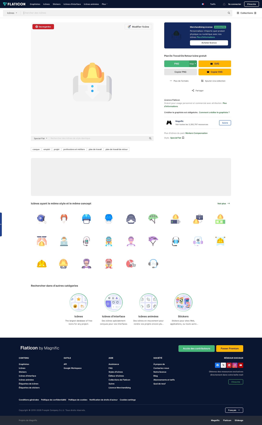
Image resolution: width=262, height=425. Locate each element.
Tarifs (212, 4)
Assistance (114, 364)
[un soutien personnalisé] (64, 241)
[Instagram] (234, 365)
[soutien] (153, 263)
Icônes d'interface (72, 4)
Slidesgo (239, 420)
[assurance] (41, 241)
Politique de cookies (77, 400)
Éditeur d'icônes (116, 376)
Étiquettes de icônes (28, 383)
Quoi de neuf (159, 383)
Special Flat (175, 138)
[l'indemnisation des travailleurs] (220, 219)
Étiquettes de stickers (29, 387)
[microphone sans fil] (86, 241)
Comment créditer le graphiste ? (214, 112)
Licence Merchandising (120, 387)
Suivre (111, 383)
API (65, 364)
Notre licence (159, 372)
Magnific (215, 420)
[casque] (41, 219)
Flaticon (227, 420)
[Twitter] (223, 365)
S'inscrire (251, 4)
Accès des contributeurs (196, 348)
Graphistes (35, 4)
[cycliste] (108, 241)
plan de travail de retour (117, 149)
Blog (155, 376)
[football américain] (86, 263)
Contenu (24, 358)
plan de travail (95, 149)
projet (56, 149)
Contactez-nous (161, 368)
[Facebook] (217, 365)
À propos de (159, 364)
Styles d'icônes (116, 372)
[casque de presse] (131, 219)
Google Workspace (73, 368)
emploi (47, 149)
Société (157, 358)
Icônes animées (91, 4)
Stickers (56, 4)
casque (36, 149)
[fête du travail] (220, 241)
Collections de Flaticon (119, 380)
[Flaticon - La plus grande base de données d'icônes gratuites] (14, 4)
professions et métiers (74, 149)
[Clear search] (222, 13)
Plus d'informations (206, 37)
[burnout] (175, 219)
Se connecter (234, 4)
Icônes (46, 4)
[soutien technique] (198, 241)
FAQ (111, 368)
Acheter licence (209, 42)
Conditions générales (29, 400)
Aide (111, 358)
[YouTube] (240, 365)
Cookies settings (128, 400)
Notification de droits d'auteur (103, 400)
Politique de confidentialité (53, 400)
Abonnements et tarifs (164, 380)
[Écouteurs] (175, 241)
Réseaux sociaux (233, 358)
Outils (67, 358)
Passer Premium (230, 348)
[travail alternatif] (198, 219)
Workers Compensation (196, 133)
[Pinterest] (229, 365)
